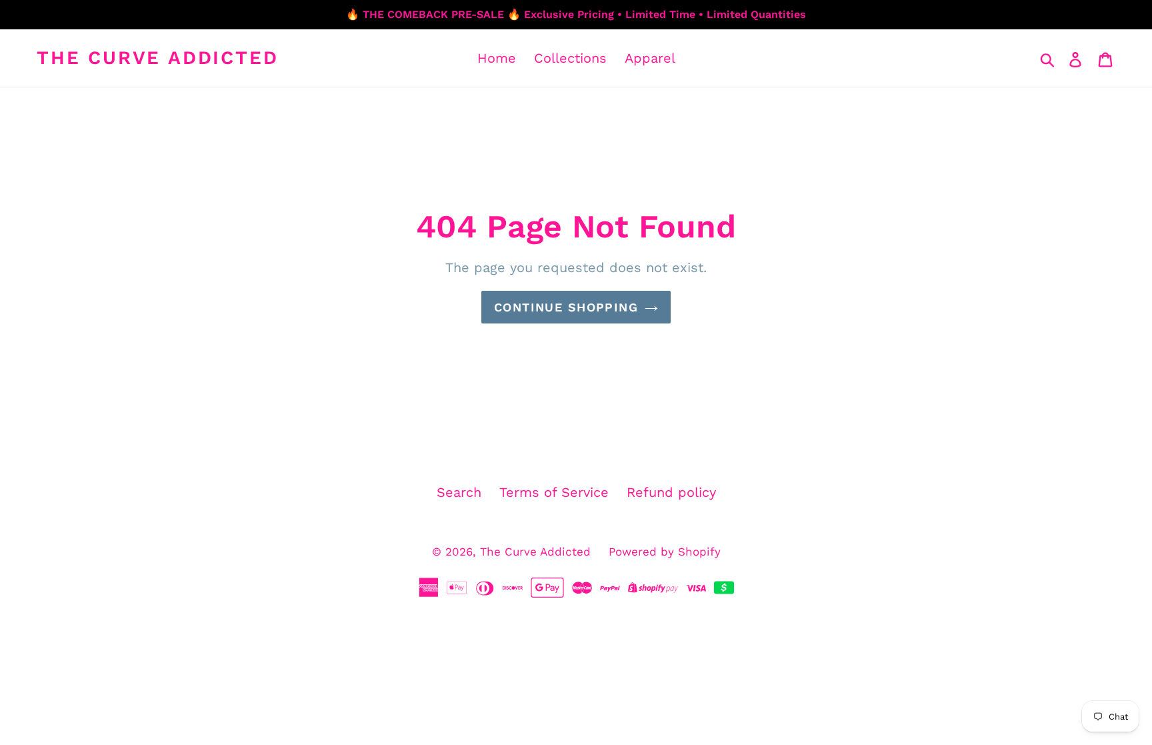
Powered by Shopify (665, 551)
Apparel (650, 58)
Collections (570, 58)
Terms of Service (554, 492)
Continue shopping (566, 307)
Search (459, 492)
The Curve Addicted (157, 58)
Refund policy (671, 492)
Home (496, 58)
